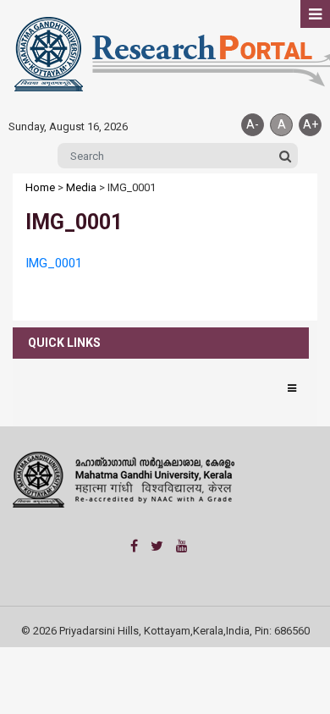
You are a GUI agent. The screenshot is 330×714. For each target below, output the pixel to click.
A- (252, 124)
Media (81, 187)
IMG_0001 (53, 263)
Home (40, 187)
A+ (310, 124)
